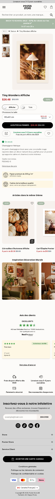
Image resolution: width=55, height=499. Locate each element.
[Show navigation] (4, 7)
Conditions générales (27, 466)
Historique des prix (9, 166)
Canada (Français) (28, 488)
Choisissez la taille (9, 112)
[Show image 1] (6, 39)
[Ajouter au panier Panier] (32, 241)
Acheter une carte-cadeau (30, 459)
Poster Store (33, 493)
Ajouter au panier (27, 125)
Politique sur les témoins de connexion (27, 470)
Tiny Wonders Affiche (27, 31)
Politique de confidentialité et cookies (27, 474)
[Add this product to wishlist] (49, 133)
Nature (13, 31)
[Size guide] (6, 133)
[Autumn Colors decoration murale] (20, 281)
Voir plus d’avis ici (27, 365)
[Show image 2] (6, 51)
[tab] (45, 7)
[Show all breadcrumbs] (5, 31)
